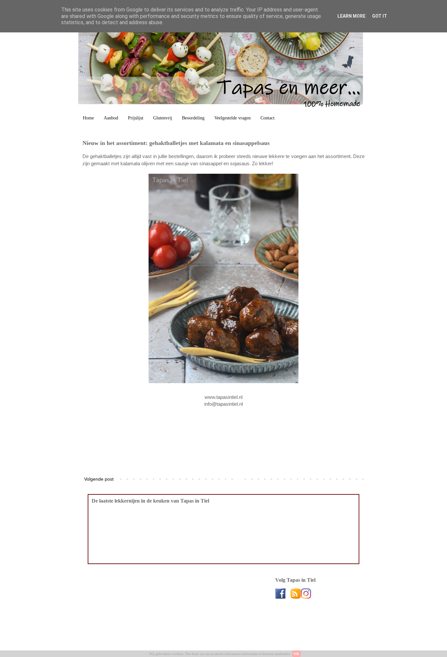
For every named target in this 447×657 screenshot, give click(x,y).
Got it (379, 16)
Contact (267, 117)
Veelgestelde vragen (232, 117)
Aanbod (111, 117)
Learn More (351, 16)
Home (88, 117)
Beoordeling (193, 117)
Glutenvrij (162, 117)
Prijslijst (135, 117)
